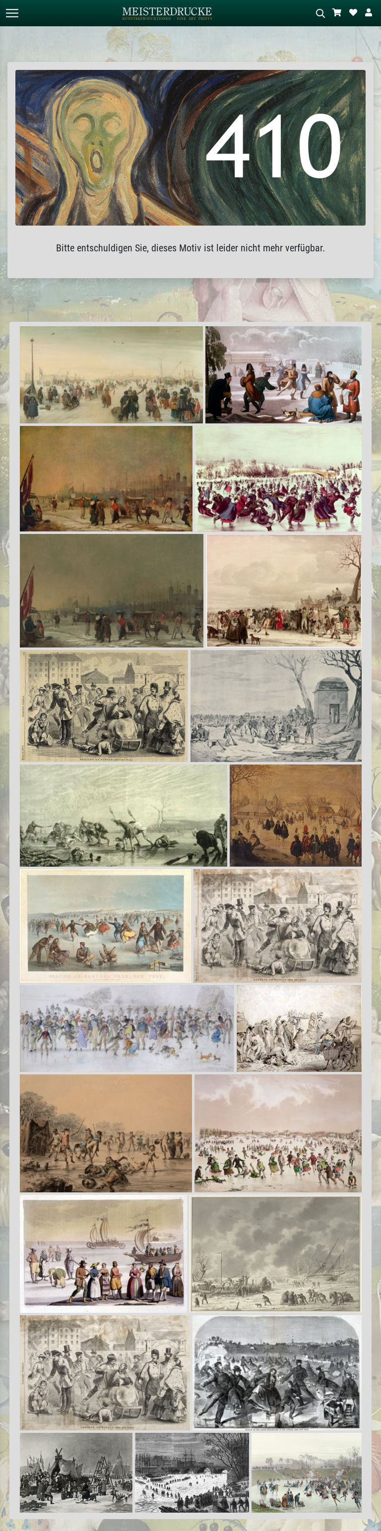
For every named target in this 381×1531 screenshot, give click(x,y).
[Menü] (12, 13)
